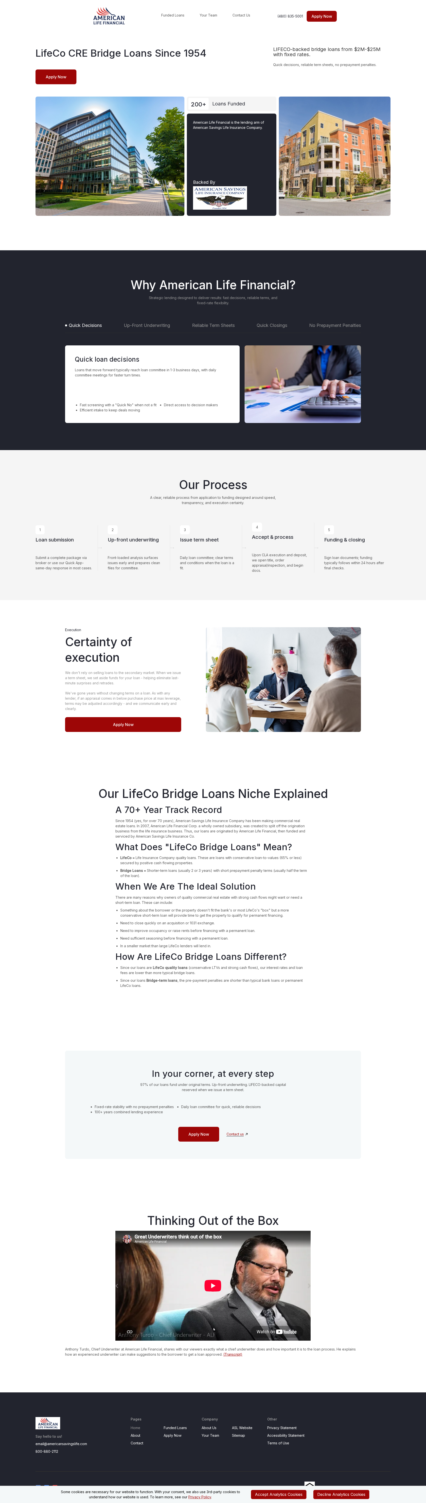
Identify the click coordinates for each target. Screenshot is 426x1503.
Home (135, 1428)
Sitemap (238, 1435)
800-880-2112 (47, 1451)
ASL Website (242, 1428)
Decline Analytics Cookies (341, 1494)
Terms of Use (278, 1443)
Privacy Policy (199, 1497)
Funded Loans (172, 15)
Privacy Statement (282, 1428)
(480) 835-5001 (290, 16)
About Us (209, 1428)
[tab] (83, 325)
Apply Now (172, 1435)
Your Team (208, 15)
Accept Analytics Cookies (278, 1494)
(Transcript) (232, 1354)
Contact (137, 1443)
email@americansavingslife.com (61, 1444)
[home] (119, 16)
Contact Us (241, 15)
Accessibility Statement (285, 1435)
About (135, 1435)
